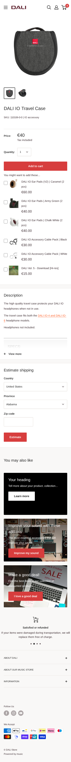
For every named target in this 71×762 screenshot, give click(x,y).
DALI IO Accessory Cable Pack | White (44, 253)
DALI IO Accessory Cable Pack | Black (44, 239)
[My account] (56, 7)
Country (8, 378)
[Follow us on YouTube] (20, 713)
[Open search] (49, 7)
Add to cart (35, 166)
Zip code (9, 413)
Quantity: (9, 152)
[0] (64, 7)
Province (9, 396)
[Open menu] (6, 7)
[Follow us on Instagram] (13, 713)
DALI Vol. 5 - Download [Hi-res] (40, 268)
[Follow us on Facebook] (6, 713)
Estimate (15, 437)
